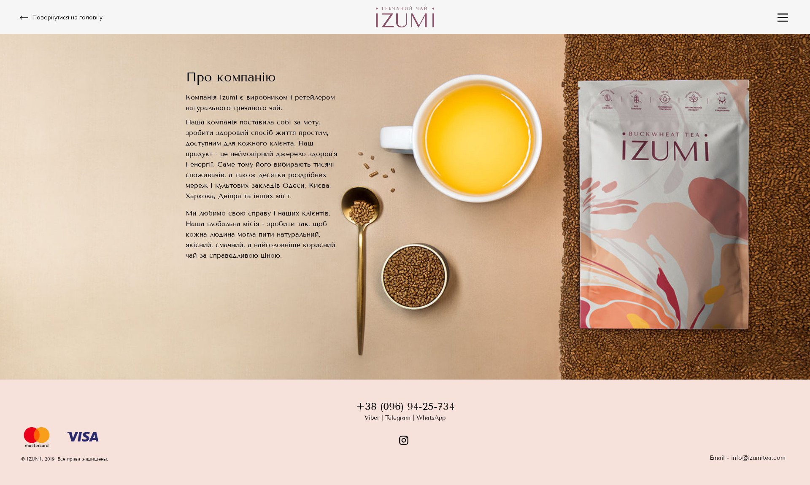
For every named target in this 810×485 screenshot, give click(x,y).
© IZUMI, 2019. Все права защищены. (64, 459)
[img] (783, 17)
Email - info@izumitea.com (748, 457)
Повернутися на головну (67, 17)
